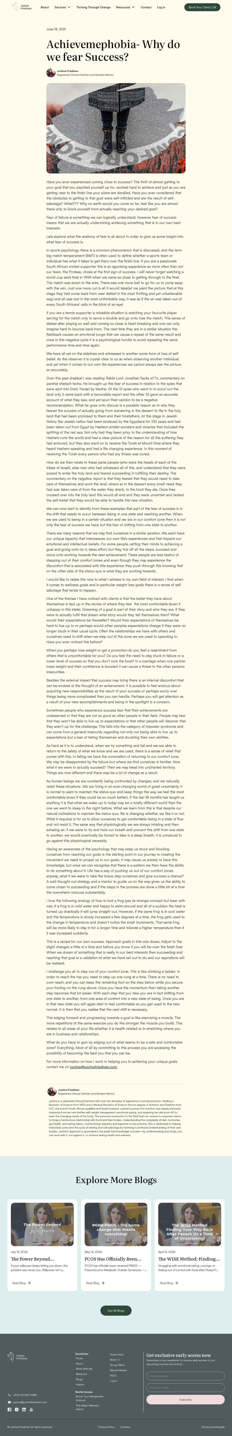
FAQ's (113, 1375)
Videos (80, 1384)
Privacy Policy (107, 1426)
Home (79, 1358)
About (45, 7)
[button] (62, 7)
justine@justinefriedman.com (93, 1067)
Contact (146, 7)
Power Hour (117, 1354)
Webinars (81, 1373)
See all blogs (116, 1310)
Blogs (79, 1379)
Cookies (125, 1426)
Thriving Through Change (93, 7)
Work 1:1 (114, 1359)
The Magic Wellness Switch (87, 1407)
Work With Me (84, 1368)
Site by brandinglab (213, 1426)
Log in (161, 7)
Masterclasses (118, 1370)
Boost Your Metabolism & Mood (89, 1398)
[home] (23, 7)
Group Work (117, 1364)
